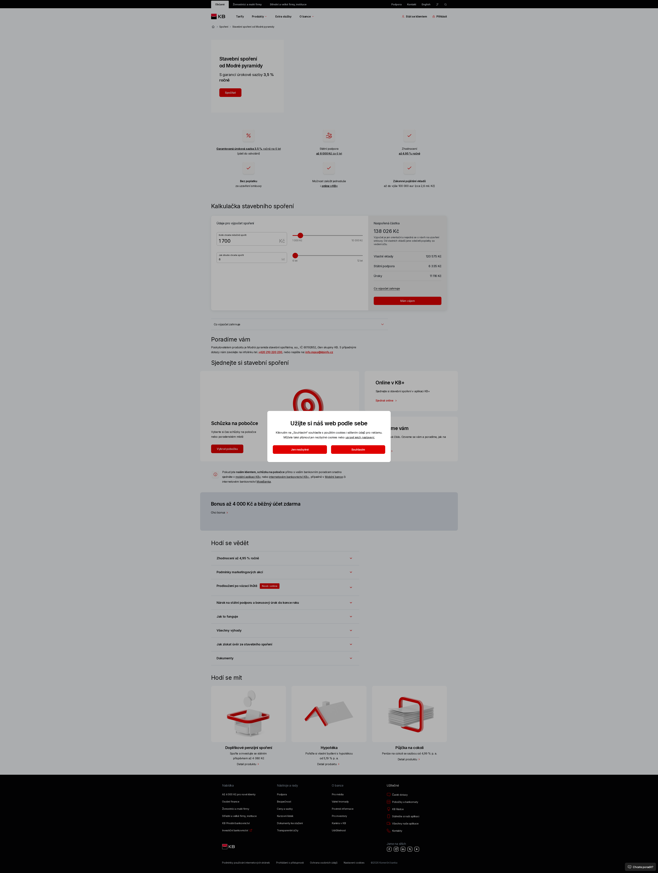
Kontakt (411, 4)
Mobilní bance (334, 477)
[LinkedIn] (403, 849)
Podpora (396, 4)
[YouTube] (416, 849)
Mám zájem (407, 301)
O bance (305, 16)
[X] (410, 849)
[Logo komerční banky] (219, 16)
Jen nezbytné (300, 449)
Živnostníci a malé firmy (247, 4)
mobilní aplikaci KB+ (248, 477)
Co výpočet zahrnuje (387, 288)
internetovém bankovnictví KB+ (289, 477)
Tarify (240, 16)
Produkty (258, 16)
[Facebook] (389, 849)
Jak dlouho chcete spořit (231, 255)
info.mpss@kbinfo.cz (319, 352)
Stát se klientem (416, 16)
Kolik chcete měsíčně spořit (232, 235)
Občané (220, 4)
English (426, 4)
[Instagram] (396, 849)
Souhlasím (358, 449)
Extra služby (283, 16)
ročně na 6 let (248, 148)
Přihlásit (441, 16)
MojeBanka (264, 481)
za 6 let (329, 153)
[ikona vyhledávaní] (445, 4)
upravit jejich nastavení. (360, 437)
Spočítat (230, 92)
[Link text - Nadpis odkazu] (228, 846)
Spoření (223, 26)
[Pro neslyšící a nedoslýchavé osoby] (437, 4)
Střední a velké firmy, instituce (288, 4)
